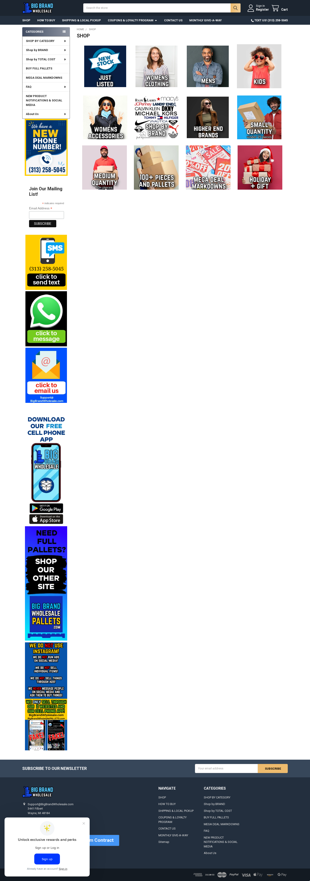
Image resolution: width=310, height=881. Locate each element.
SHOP (26, 20)
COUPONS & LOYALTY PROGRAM (130, 20)
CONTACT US (173, 20)
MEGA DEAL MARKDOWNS (44, 77)
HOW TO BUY (46, 20)
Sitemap (163, 842)
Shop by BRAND (37, 50)
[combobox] (161, 7)
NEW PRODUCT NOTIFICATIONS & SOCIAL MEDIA (44, 100)
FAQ (28, 86)
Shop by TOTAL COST (40, 59)
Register (262, 9)
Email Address (40, 208)
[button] (46, 262)
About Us (32, 114)
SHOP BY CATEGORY (40, 41)
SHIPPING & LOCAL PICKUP (81, 20)
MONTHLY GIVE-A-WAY (205, 20)
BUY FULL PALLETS (39, 68)
